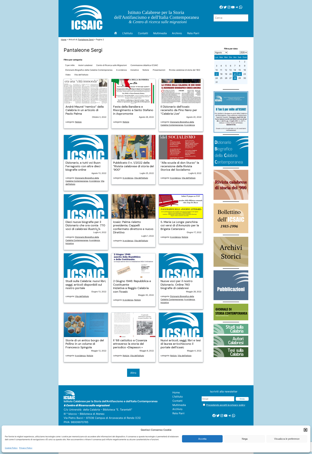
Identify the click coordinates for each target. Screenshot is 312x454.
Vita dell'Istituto (81, 74)
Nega (244, 438)
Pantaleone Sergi (86, 39)
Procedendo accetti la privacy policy (225, 405)
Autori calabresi (85, 65)
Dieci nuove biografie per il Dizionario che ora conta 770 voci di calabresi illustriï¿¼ (85, 225)
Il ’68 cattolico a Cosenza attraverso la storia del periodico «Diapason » (130, 344)
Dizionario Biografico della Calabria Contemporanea (88, 70)
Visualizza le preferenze (286, 438)
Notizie (146, 70)
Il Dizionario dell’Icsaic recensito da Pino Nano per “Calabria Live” (179, 110)
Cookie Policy (11, 448)
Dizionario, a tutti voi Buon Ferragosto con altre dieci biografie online (82, 166)
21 (235, 74)
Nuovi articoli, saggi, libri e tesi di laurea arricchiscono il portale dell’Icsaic (181, 344)
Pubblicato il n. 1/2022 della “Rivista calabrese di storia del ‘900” (133, 166)
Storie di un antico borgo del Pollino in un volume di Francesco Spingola (84, 344)
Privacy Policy (25, 448)
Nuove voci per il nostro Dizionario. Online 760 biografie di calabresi (177, 284)
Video (68, 74)
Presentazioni (159, 70)
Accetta (202, 438)
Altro (133, 372)
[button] (305, 430)
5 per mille (70, 65)
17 (216, 74)
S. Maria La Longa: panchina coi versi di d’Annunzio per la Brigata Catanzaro (180, 225)
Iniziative (134, 70)
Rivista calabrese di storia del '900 (184, 70)
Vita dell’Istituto (141, 178)
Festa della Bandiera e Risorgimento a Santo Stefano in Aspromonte (133, 110)
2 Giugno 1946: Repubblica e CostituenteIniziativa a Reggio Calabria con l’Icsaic (132, 286)
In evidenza (121, 70)
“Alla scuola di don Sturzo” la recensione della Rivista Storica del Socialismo (180, 166)
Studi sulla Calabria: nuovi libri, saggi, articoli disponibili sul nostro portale (85, 284)
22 (239, 74)
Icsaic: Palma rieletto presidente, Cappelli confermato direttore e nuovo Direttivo (133, 227)
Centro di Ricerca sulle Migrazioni (111, 65)
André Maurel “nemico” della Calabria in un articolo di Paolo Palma (84, 110)
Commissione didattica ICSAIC (144, 65)
